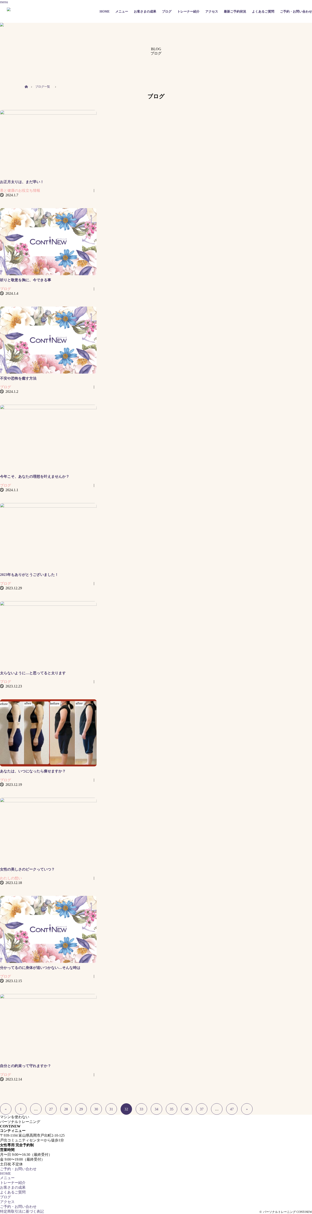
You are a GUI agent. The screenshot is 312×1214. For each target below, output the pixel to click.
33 (141, 1109)
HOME (105, 11)
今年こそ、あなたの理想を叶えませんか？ (34, 476)
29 (81, 1109)
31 (111, 1109)
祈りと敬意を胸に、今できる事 (25, 280)
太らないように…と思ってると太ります (33, 673)
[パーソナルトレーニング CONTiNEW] (39, 12)
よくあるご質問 (263, 11)
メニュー (121, 11)
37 (202, 1109)
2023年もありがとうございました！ (29, 575)
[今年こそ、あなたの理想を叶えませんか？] (48, 438)
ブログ (167, 11)
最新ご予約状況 (235, 11)
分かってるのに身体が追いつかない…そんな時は (40, 968)
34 (156, 1109)
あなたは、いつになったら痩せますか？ (33, 771)
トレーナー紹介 (188, 11)
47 (232, 1109)
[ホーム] (26, 81)
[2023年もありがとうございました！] (48, 536)
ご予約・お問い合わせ (296, 11)
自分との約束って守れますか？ (25, 1066)
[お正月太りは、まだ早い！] (48, 143)
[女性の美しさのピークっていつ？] (48, 831)
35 (171, 1109)
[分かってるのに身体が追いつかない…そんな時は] (48, 929)
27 (51, 1109)
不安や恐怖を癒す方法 (18, 378)
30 (96, 1109)
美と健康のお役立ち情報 (20, 190)
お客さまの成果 (145, 11)
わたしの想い (11, 878)
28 (66, 1109)
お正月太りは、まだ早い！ (22, 182)
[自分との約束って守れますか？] (48, 1027)
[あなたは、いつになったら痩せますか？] (48, 732)
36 (186, 1109)
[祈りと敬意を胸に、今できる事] (48, 241)
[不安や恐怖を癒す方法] (48, 340)
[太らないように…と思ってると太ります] (48, 634)
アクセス (211, 11)
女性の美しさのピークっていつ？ (27, 869)
